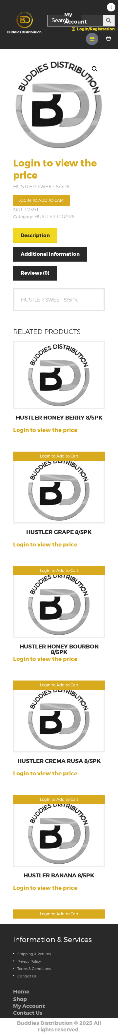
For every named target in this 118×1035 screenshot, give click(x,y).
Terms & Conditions (34, 968)
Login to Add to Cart (41, 200)
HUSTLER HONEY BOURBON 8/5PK (59, 649)
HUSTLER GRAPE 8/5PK (59, 532)
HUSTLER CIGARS (54, 216)
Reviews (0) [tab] (35, 273)
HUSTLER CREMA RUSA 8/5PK (59, 761)
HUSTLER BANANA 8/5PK (59, 876)
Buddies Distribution (45, 1023)
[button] (95, 69)
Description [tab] (35, 235)
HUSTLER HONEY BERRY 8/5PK (59, 418)
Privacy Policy (29, 961)
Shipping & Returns (34, 954)
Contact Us (26, 976)
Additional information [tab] (50, 254)
